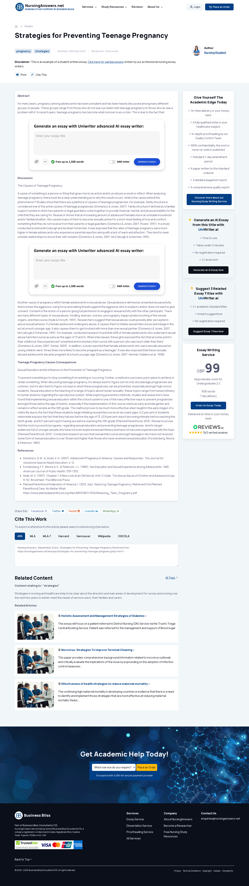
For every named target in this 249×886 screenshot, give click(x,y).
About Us (153, 7)
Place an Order (221, 6)
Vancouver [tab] (83, 536)
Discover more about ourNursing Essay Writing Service (209, 199)
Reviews (137, 7)
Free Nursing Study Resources (175, 834)
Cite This (41, 75)
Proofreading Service (140, 832)
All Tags (170, 578)
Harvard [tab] (63, 536)
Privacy (177, 870)
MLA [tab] (32, 536)
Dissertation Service (139, 826)
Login (197, 6)
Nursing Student (215, 52)
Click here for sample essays (106, 62)
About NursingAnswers (178, 819)
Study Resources (112, 7)
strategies (42, 51)
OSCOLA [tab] (123, 536)
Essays (29, 26)
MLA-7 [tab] (47, 536)
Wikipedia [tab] (104, 536)
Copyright (207, 870)
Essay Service (135, 819)
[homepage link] (16, 26)
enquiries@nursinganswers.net (220, 818)
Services (87, 7)
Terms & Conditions (192, 870)
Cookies (216, 870)
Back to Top (22, 859)
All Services (134, 838)
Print (23, 75)
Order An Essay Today (208, 405)
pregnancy (23, 51)
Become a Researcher (178, 826)
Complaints (227, 870)
